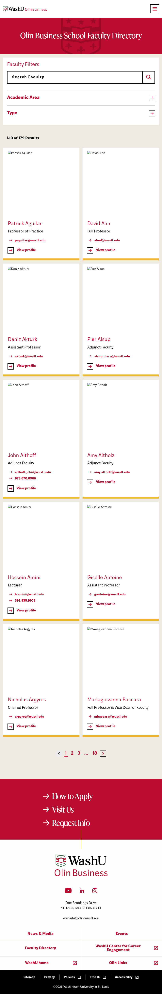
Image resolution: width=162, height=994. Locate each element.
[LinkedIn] (82, 892)
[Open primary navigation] (155, 9)
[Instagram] (94, 892)
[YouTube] (68, 892)
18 (94, 753)
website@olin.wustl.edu (81, 918)
